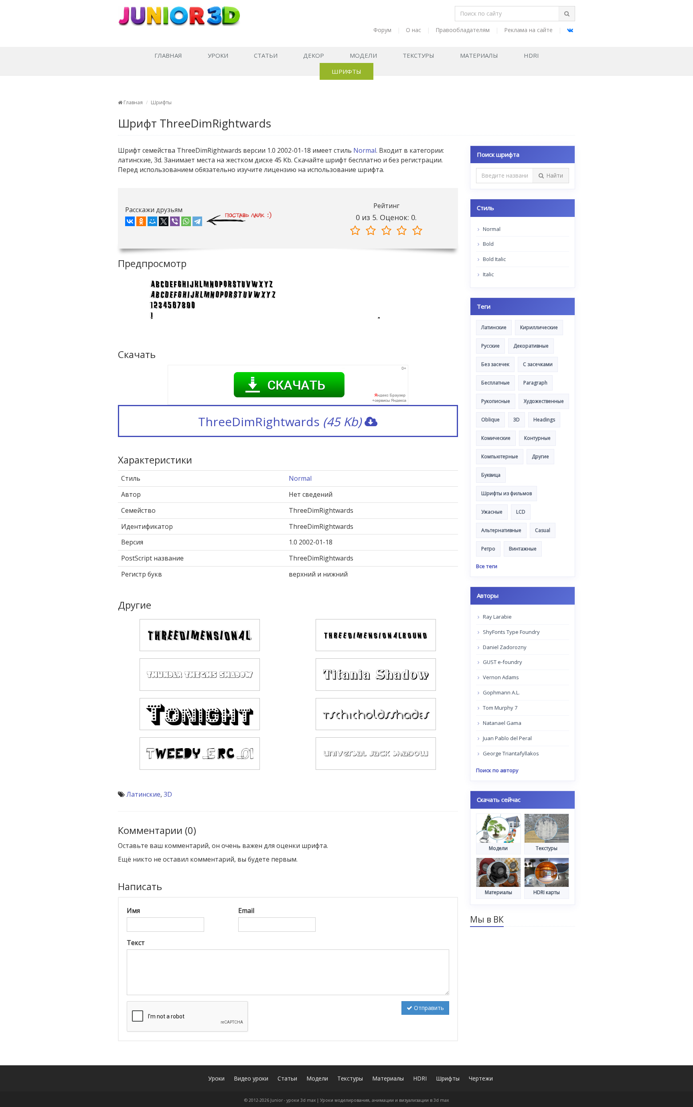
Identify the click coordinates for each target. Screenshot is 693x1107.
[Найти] (567, 13)
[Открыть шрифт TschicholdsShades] (376, 713)
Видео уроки (251, 1078)
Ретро (488, 548)
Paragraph (535, 382)
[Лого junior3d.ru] (179, 13)
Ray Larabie (497, 616)
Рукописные (495, 401)
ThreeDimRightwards (279, 421)
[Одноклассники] (141, 223)
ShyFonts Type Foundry (511, 631)
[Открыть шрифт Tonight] (200, 713)
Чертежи (481, 1078)
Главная (168, 55)
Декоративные (531, 345)
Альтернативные (501, 530)
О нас (413, 30)
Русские (490, 345)
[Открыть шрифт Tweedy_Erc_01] (200, 753)
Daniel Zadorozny (504, 647)
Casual (542, 530)
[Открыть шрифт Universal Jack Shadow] (376, 753)
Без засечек (495, 364)
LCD (520, 511)
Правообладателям (463, 30)
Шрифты (346, 71)
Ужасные (492, 511)
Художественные (544, 401)
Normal (364, 150)
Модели (363, 55)
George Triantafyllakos (510, 753)
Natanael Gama (501, 723)
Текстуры (418, 55)
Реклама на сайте (528, 30)
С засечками (538, 364)
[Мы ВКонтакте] (570, 30)
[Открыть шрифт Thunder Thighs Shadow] (200, 674)
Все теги (486, 566)
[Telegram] (197, 223)
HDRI (531, 55)
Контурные (537, 438)
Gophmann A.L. (501, 692)
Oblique (490, 419)
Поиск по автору (497, 770)
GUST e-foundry (502, 662)
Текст (136, 942)
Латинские (143, 794)
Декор (313, 55)
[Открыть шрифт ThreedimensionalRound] (376, 634)
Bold (488, 243)
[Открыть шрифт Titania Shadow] (376, 674)
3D (168, 794)
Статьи (266, 55)
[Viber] (175, 223)
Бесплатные (495, 382)
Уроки (218, 55)
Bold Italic (494, 259)
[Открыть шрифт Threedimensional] (200, 634)
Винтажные (523, 548)
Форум (382, 30)
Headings (544, 419)
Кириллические (539, 327)
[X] (163, 223)
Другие (540, 456)
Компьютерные (499, 456)
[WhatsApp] (186, 223)
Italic (488, 274)
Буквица (490, 475)
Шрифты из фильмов (506, 493)
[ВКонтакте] (130, 223)
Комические (496, 438)
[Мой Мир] (152, 223)
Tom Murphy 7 (499, 707)
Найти (554, 175)
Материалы (479, 55)
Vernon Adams (500, 677)
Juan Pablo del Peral (507, 738)
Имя (133, 910)
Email (246, 910)
